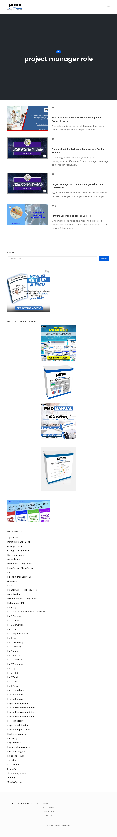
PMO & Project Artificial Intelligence (26, 611)
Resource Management (19, 747)
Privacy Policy (48, 807)
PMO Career (13, 620)
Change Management (18, 550)
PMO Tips (12, 668)
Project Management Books (21, 707)
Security (11, 760)
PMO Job (11, 638)
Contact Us (47, 815)
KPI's (9, 585)
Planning (11, 607)
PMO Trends (13, 677)
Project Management (18, 703)
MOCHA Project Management (22, 598)
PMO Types (12, 681)
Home (45, 804)
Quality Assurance (16, 734)
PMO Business (14, 616)
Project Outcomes (16, 721)
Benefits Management (18, 542)
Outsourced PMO (16, 603)
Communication (15, 555)
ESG (9, 572)
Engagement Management (20, 568)
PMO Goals (12, 629)
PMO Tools (12, 673)
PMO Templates (15, 664)
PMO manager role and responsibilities (72, 215)
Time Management (16, 773)
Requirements (14, 742)
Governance (13, 581)
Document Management (19, 563)
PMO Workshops (15, 690)
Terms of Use (48, 811)
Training (11, 777)
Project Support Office (18, 729)
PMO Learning (14, 646)
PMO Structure (14, 659)
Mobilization (13, 594)
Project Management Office (21, 712)
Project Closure (15, 694)
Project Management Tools (20, 716)
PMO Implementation (18, 633)
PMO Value (12, 686)
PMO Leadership (15, 642)
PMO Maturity (14, 651)
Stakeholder (13, 764)
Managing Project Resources (22, 590)
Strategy (11, 769)
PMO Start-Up (14, 655)
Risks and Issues (15, 756)
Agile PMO (12, 537)
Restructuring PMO (17, 751)
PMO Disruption (15, 625)
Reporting (12, 738)
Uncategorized (14, 782)
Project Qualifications (18, 725)
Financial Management (19, 577)
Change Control (15, 546)
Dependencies (14, 559)
